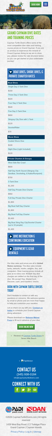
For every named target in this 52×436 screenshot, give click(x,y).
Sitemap (37, 432)
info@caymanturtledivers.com (26, 378)
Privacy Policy (17, 432)
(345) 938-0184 (26, 374)
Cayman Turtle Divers (32, 336)
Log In (29, 432)
